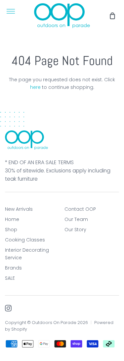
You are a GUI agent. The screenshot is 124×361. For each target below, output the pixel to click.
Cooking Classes (25, 239)
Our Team (76, 219)
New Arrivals (19, 209)
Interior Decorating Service (27, 254)
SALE (10, 278)
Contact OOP (80, 209)
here (35, 87)
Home (12, 219)
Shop (11, 229)
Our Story (75, 229)
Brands (13, 268)
